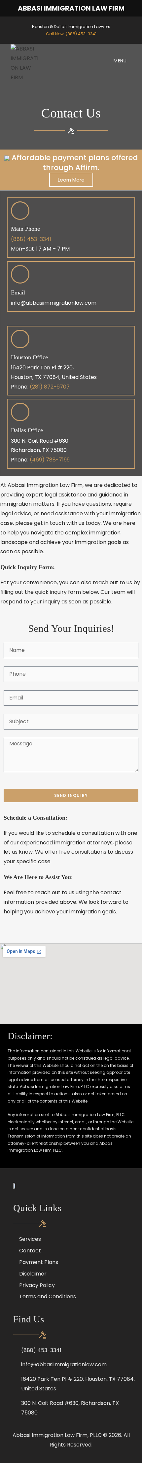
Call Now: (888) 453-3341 (71, 34)
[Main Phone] (20, 210)
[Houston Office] (20, 339)
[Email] (20, 274)
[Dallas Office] (20, 412)
